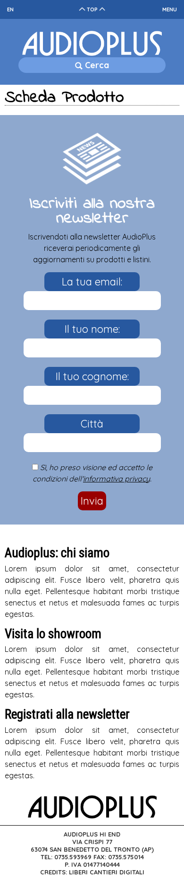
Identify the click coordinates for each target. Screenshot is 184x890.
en (10, 9)
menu (169, 9)
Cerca (96, 65)
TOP (92, 9)
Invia (92, 500)
